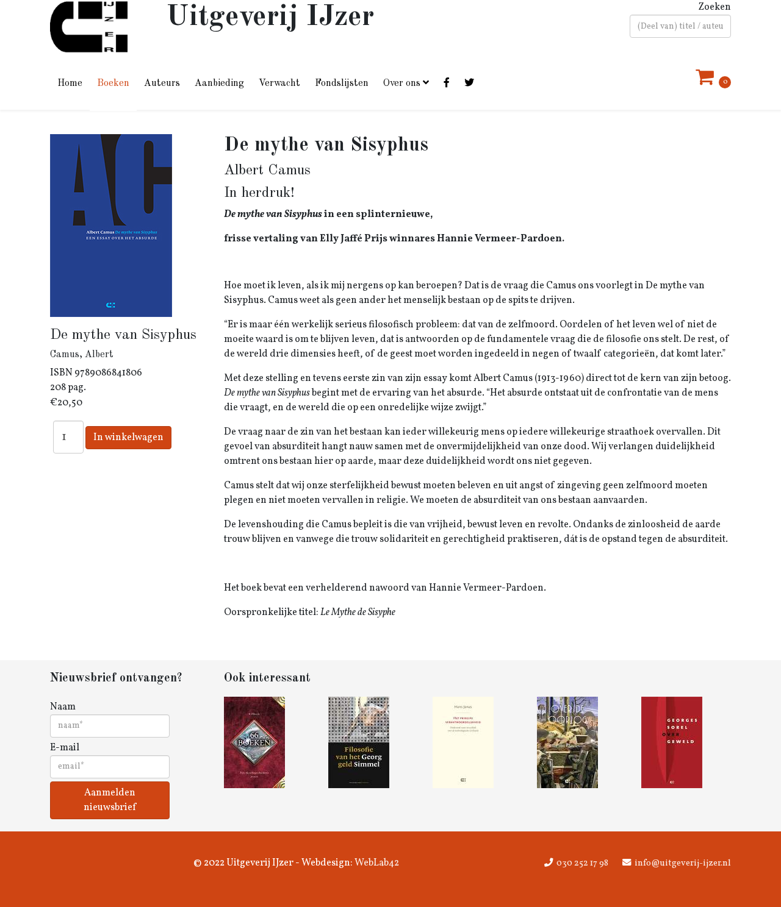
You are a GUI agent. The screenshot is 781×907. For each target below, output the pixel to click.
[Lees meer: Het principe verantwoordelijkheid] (477, 742)
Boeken (113, 83)
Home (69, 83)
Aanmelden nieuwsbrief (110, 800)
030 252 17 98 (582, 863)
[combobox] (680, 26)
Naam (63, 707)
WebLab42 (376, 863)
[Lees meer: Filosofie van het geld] (373, 742)
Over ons (401, 83)
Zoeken (714, 7)
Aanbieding (219, 83)
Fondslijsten (342, 83)
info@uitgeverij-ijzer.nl (683, 863)
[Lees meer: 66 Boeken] (269, 742)
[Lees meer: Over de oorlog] (582, 742)
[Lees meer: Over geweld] (686, 742)
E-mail (64, 748)
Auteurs (162, 83)
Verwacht (279, 83)
